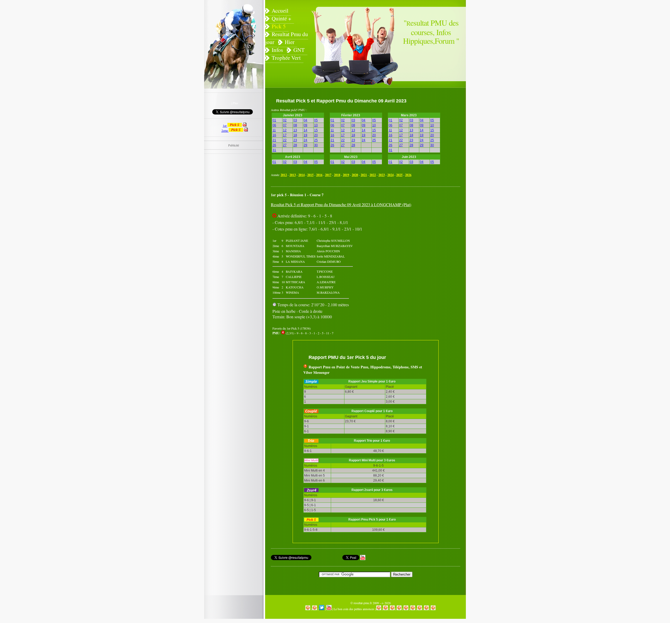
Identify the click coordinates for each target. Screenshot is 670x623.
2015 (310, 175)
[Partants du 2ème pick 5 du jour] (246, 130)
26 (274, 145)
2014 (301, 175)
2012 (284, 175)
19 (305, 135)
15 (316, 130)
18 (295, 135)
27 (285, 145)
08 (295, 125)
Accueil (280, 10)
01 (274, 120)
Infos (277, 49)
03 (295, 120)
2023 (381, 175)
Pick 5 (279, 26)
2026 (408, 175)
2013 (292, 175)
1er (225, 125)
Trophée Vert (286, 57)
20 (316, 135)
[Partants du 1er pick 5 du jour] (245, 125)
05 (316, 120)
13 (295, 130)
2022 (373, 175)
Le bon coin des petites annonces (354, 609)
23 (295, 140)
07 (285, 125)
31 (274, 150)
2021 (364, 175)
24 (305, 140)
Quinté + (281, 18)
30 (316, 145)
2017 (328, 175)
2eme (225, 130)
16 (274, 135)
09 (305, 125)
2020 (355, 175)
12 (285, 130)
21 (274, 140)
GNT (299, 49)
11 (274, 130)
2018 (337, 175)
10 (316, 125)
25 (316, 140)
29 (305, 145)
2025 (399, 175)
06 (274, 125)
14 (305, 130)
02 (285, 120)
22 (285, 140)
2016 (319, 175)
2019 (346, 175)
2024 (390, 175)
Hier (289, 42)
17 (285, 135)
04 (305, 120)
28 (295, 145)
